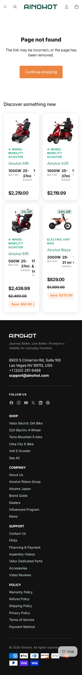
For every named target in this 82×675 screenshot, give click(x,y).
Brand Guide (18, 495)
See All (14, 458)
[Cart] (77, 7)
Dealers (14, 503)
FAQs (13, 540)
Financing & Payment (25, 547)
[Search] (15, 7)
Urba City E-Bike (21, 444)
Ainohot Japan (20, 489)
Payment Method (22, 627)
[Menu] (5, 7)
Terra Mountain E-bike (25, 437)
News (13, 516)
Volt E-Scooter (20, 451)
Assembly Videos (22, 554)
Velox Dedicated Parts (25, 561)
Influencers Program (24, 509)
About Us (16, 475)
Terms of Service (21, 620)
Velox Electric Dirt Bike (26, 423)
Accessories (18, 568)
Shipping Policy (20, 606)
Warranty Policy (21, 592)
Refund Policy (19, 599)
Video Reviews (20, 575)
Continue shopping (41, 72)
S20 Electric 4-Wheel (25, 430)
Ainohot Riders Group (25, 482)
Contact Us (17, 533)
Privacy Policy (19, 613)
